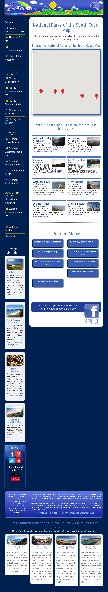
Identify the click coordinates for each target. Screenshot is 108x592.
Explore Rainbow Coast (13, 30)
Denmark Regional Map (47, 251)
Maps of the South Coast (82, 505)
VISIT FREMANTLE (43, 579)
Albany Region (76, 498)
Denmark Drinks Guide (11, 182)
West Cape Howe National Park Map (47, 263)
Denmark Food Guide (14, 172)
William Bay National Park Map (82, 242)
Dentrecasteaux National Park (76, 183)
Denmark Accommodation (13, 150)
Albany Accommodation (13, 89)
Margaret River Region (68, 552)
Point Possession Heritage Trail (15, 343)
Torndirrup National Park (39, 161)
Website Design (36, 494)
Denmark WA (82, 494)
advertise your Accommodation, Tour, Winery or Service (72, 513)
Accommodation (13, 50)
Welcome (10, 22)
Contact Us (42, 513)
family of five (66, 494)
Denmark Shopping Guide (13, 163)
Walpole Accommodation (13, 210)
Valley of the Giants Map (48, 281)
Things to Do (15, 37)
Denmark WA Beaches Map (83, 271)
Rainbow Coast (36, 496)
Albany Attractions (11, 80)
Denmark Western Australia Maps (48, 242)
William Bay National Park (75, 139)
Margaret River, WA (66, 548)
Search (12, 236)
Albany (13, 552)
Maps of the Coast (13, 58)
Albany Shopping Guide (13, 102)
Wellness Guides (11, 229)
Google (46, 507)
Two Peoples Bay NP (76, 161)
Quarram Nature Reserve (76, 205)
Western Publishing (17, 505)
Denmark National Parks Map (83, 261)
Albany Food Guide (13, 112)
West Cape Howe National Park (41, 183)
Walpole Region (11, 201)
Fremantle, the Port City (40, 552)
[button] (41, 91)
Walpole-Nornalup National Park (42, 139)
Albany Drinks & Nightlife (15, 121)
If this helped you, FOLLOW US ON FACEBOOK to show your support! (58, 307)
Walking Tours (12, 294)
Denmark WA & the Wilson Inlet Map (83, 253)
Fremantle (35, 568)
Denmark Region (87, 498)
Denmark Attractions (11, 141)
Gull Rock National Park (42, 205)
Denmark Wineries (14, 395)
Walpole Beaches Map (15, 435)
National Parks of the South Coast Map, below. (76, 37)
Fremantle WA (42, 548)
